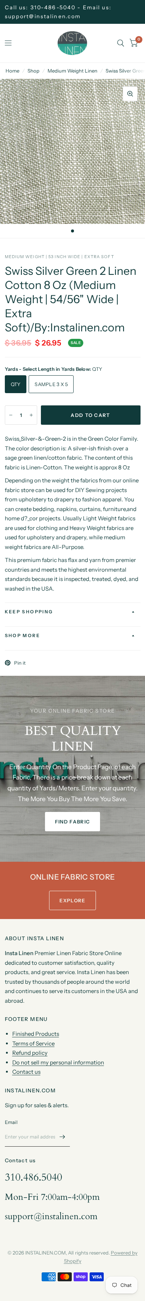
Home (12, 71)
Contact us (26, 1071)
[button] (72, 821)
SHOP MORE (23, 635)
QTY (16, 384)
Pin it (20, 663)
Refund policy (30, 1052)
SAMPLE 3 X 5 (51, 384)
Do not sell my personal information (58, 1062)
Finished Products (35, 1033)
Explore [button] (72, 900)
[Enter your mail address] (62, 1137)
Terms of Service (33, 1043)
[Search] (121, 43)
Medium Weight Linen (72, 71)
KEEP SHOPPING (29, 611)
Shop (33, 71)
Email (11, 1122)
